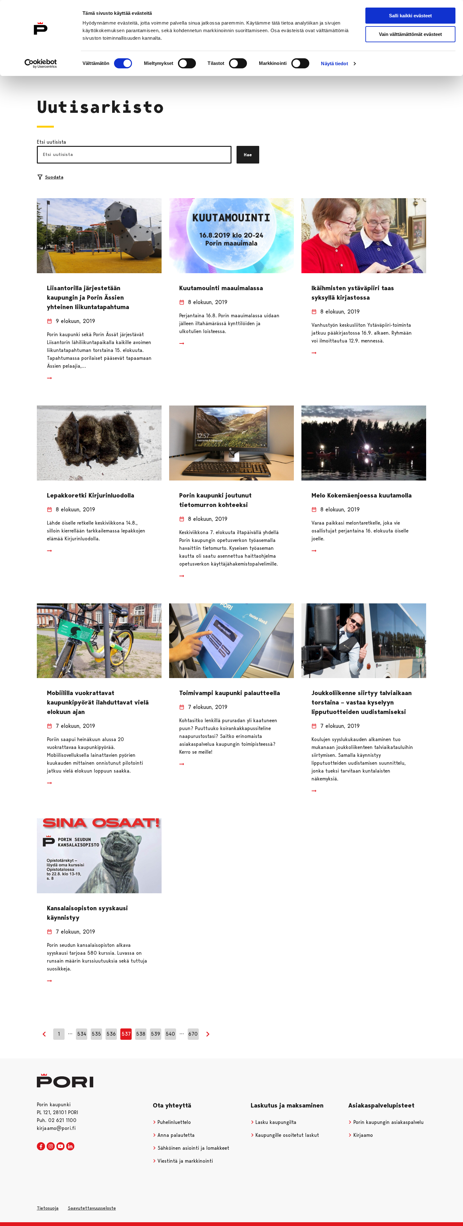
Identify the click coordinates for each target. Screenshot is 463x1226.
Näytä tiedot (334, 63)
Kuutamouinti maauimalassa (221, 288)
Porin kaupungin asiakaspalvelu (388, 1122)
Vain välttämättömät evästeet (410, 34)
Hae (248, 155)
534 (81, 1034)
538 (141, 1034)
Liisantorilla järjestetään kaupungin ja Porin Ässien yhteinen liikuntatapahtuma (88, 297)
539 (155, 1034)
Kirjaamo (362, 1135)
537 (126, 1034)
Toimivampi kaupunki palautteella (229, 693)
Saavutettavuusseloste (92, 1208)
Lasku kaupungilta (275, 1122)
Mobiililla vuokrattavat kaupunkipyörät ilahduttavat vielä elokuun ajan (98, 702)
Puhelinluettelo (173, 1122)
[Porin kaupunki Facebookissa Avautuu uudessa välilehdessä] (41, 1146)
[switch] (187, 63)
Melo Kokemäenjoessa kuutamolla (362, 495)
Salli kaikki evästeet (410, 15)
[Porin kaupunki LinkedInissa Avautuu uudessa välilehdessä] (70, 1146)
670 (193, 1034)
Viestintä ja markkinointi (184, 1161)
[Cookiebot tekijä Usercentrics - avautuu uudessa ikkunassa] (40, 63)
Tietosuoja (48, 1208)
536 (111, 1034)
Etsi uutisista (51, 142)
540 (170, 1034)
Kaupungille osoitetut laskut (286, 1135)
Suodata (54, 177)
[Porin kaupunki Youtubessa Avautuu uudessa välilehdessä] (60, 1146)
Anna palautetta (175, 1135)
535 (96, 1034)
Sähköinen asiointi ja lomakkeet (192, 1148)
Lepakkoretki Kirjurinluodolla (90, 495)
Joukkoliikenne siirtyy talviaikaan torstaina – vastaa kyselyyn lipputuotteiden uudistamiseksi (362, 702)
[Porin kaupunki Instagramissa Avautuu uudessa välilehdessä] (51, 1146)
